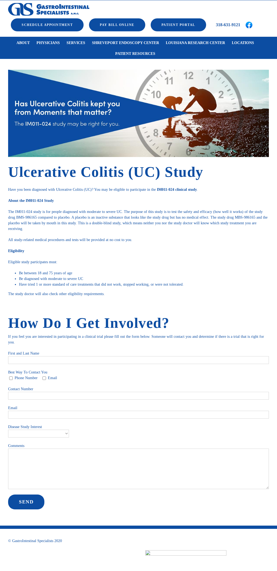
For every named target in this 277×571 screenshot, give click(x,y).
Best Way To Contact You (27, 372)
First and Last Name (23, 353)
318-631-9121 (227, 24)
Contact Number (20, 389)
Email (12, 408)
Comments (16, 446)
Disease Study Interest (25, 427)
